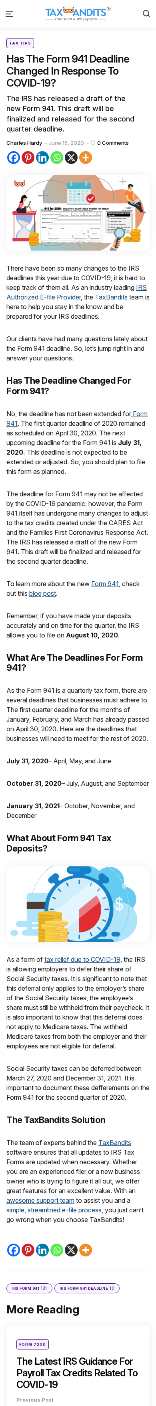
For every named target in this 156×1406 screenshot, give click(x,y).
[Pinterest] (28, 157)
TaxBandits (111, 297)
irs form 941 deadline (87, 1288)
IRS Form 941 (29, 1288)
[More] (85, 157)
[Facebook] (13, 157)
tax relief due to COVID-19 (82, 959)
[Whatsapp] (56, 157)
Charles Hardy (24, 143)
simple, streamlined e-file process (54, 1210)
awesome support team (40, 1200)
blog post (42, 593)
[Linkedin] (42, 157)
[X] (71, 157)
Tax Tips (20, 43)
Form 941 (105, 584)
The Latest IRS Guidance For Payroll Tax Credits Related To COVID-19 (77, 1372)
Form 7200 (32, 1344)
